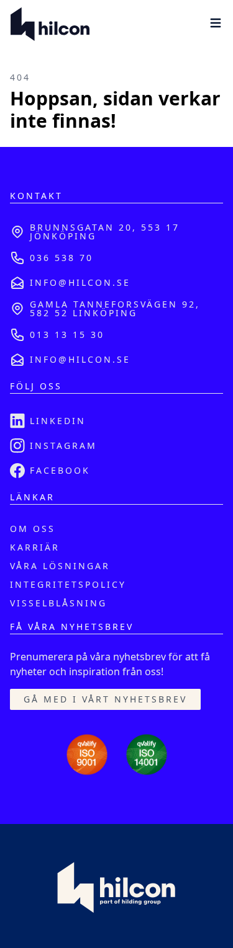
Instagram (63, 445)
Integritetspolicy (68, 584)
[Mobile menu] (215, 23)
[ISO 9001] (87, 754)
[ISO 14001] (146, 754)
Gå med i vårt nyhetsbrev (105, 699)
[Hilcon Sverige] (49, 25)
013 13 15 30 (67, 334)
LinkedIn (58, 421)
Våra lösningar (60, 566)
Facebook (60, 470)
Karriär (35, 547)
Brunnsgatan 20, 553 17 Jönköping (105, 231)
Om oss (32, 528)
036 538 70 (61, 258)
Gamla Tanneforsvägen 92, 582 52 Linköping (115, 308)
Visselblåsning (58, 603)
